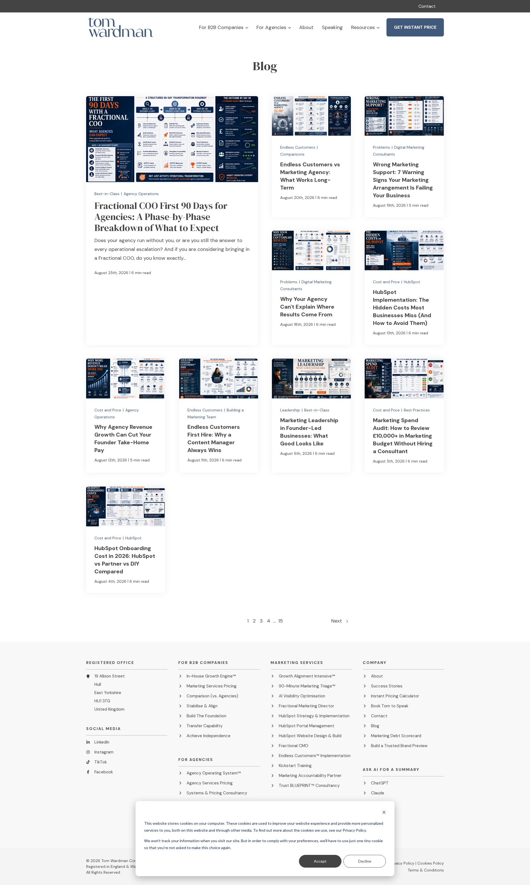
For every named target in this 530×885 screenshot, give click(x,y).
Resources (363, 27)
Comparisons (292, 154)
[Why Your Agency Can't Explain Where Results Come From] (311, 288)
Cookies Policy (430, 863)
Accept (320, 861)
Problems (382, 147)
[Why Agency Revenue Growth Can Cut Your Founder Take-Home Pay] (125, 416)
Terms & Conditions (426, 870)
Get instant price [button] (415, 27)
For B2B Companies (221, 27)
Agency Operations (141, 193)
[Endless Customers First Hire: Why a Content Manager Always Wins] (218, 416)
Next (338, 621)
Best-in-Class (107, 193)
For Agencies (271, 27)
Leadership (290, 410)
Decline (364, 861)
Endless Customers (298, 147)
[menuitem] (427, 6)
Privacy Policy (401, 863)
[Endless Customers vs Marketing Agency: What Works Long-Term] (311, 156)
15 (280, 621)
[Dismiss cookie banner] (384, 813)
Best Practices (417, 410)
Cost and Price (387, 282)
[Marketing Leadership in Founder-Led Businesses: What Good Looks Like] (311, 416)
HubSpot (412, 282)
